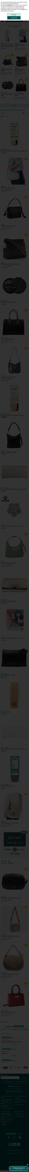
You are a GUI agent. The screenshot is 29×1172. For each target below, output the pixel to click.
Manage (13, 14)
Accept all (14, 18)
